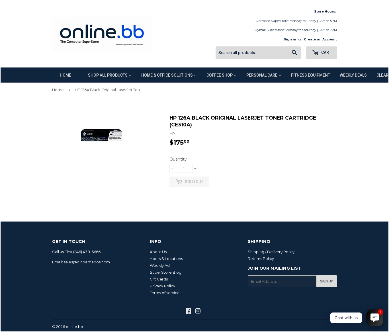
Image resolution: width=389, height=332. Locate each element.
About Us (158, 251)
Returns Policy (261, 258)
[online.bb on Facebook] (188, 312)
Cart (325, 52)
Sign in (290, 39)
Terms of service (165, 292)
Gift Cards (159, 279)
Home (58, 89)
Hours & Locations (166, 258)
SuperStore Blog (165, 272)
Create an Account (320, 39)
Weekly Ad (160, 265)
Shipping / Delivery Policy (271, 251)
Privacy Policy (162, 286)
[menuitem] (62, 75)
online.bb (74, 326)
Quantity (178, 159)
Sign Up (326, 281)
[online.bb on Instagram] (198, 312)
